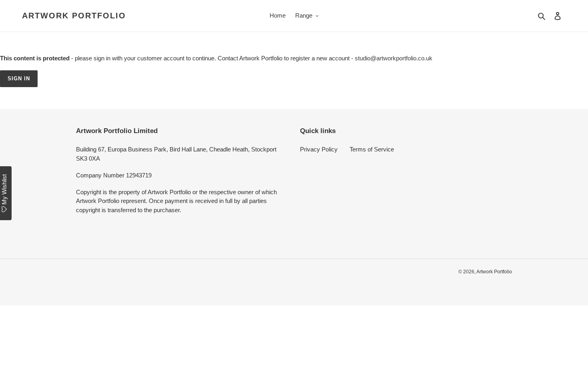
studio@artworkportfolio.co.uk (393, 58)
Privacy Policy (319, 149)
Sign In (19, 79)
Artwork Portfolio (74, 15)
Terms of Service (372, 149)
